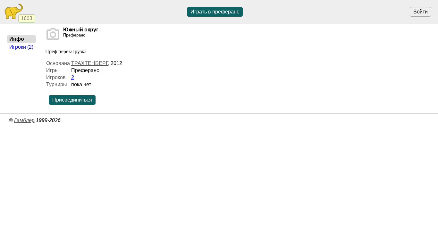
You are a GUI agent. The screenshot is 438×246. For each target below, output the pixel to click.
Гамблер (24, 120)
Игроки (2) (21, 47)
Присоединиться (72, 99)
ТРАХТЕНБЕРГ (89, 63)
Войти (420, 11)
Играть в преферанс (214, 11)
